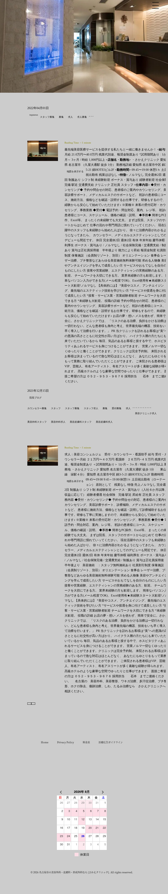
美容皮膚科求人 (104, 422)
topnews (34, 114)
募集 (61, 117)
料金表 (86, 742)
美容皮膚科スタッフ (80, 422)
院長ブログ (36, 397)
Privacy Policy (65, 742)
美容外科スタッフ (37, 422)
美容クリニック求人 (146, 413)
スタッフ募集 (47, 117)
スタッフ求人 (91, 408)
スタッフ (56, 408)
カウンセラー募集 (37, 408)
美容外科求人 (58, 422)
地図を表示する (75, 171)
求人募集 (82, 117)
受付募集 (116, 408)
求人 (70, 117)
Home (44, 742)
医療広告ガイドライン (111, 742)
